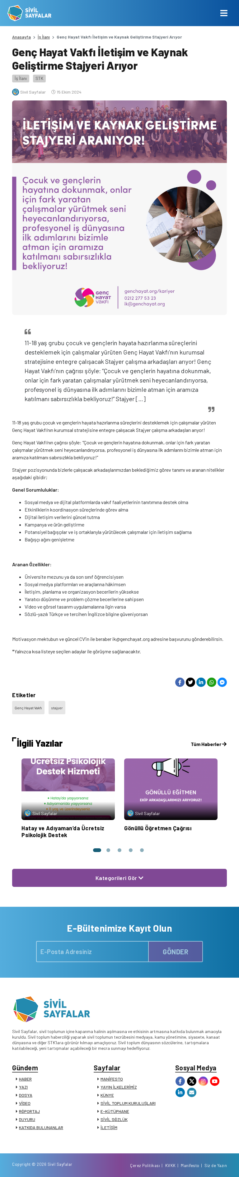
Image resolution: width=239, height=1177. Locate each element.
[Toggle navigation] (224, 13)
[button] (97, 850)
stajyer (57, 708)
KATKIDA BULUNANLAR (41, 1127)
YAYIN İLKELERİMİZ (119, 1087)
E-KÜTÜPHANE (115, 1111)
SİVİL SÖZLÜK (114, 1119)
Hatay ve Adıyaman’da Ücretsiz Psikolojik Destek (63, 831)
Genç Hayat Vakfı (28, 708)
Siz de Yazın (215, 1165)
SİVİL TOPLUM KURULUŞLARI (128, 1103)
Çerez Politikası (145, 1165)
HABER (25, 1079)
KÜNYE (107, 1095)
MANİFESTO (112, 1079)
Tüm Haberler (206, 744)
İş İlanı (44, 36)
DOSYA (25, 1095)
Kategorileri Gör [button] (117, 877)
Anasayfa (21, 36)
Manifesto (190, 1165)
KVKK (170, 1165)
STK (39, 78)
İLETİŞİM (109, 1127)
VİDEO (24, 1103)
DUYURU (27, 1119)
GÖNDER (175, 952)
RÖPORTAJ (29, 1111)
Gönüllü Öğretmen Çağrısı (157, 828)
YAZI (23, 1087)
